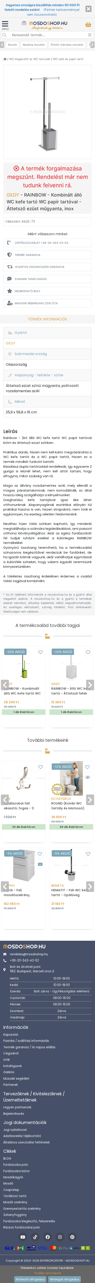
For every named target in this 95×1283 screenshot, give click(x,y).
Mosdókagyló (13, 1177)
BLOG (7, 1158)
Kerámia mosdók (34, 44)
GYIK (6, 1060)
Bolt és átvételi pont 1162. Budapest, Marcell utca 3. (32, 969)
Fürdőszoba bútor (16, 1171)
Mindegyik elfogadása (64, 1279)
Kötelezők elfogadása (30, 1279)
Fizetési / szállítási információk (26, 1041)
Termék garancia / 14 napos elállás (29, 1047)
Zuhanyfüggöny (15, 1215)
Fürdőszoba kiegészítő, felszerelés (29, 1221)
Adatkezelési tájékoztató (22, 1136)
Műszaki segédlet (16, 1079)
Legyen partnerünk (17, 1107)
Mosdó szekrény (15, 1202)
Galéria (8, 1072)
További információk (47, 1273)
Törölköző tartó (15, 1196)
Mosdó (8, 1183)
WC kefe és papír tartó (68, 59)
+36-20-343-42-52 (24, 960)
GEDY (14, 195)
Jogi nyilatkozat (15, 1130)
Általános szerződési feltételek (26, 1142)
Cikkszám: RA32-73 (20, 221)
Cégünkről (11, 1053)
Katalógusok (12, 1066)
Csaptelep (11, 1190)
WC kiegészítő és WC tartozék (30, 59)
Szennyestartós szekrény (22, 1209)
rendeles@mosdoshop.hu (29, 954)
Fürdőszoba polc (15, 1165)
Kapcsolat (10, 1035)
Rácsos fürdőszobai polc (21, 1227)
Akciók (12, 44)
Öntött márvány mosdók (67, 44)
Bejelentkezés (13, 1114)
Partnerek (10, 1085)
